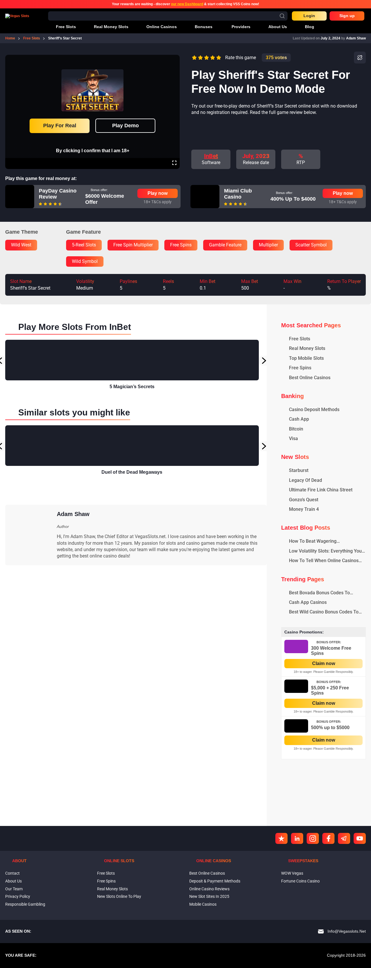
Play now (158, 193)
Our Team (14, 889)
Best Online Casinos (207, 873)
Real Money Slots (112, 889)
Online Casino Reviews (209, 889)
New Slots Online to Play (119, 896)
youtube (360, 838)
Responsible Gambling (25, 904)
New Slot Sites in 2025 (209, 896)
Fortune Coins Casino (300, 881)
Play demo (125, 125)
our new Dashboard (187, 4)
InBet (211, 155)
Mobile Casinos (203, 904)
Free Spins (106, 881)
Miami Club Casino (238, 194)
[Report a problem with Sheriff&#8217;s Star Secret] (360, 57)
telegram (344, 838)
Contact (12, 873)
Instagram (313, 838)
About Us (13, 881)
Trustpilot (281, 838)
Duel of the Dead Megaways (131, 472)
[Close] (174, 58)
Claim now (323, 663)
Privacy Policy (17, 896)
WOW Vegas (292, 873)
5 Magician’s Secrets (132, 386)
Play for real (59, 125)
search (282, 15)
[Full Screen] (174, 163)
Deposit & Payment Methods (214, 881)
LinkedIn (297, 838)
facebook (328, 838)
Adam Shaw (356, 38)
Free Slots (106, 873)
